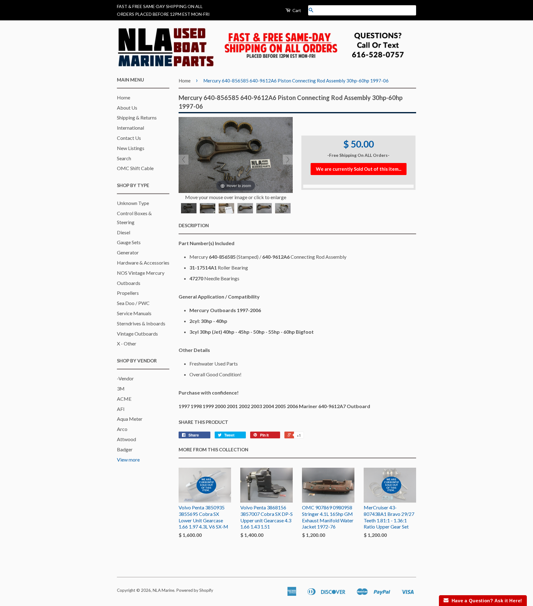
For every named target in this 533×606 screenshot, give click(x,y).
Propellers (128, 293)
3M (121, 388)
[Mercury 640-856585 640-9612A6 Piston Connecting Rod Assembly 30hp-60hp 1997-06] (188, 208)
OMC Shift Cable (135, 168)
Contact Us (129, 138)
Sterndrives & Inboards (141, 323)
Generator (128, 252)
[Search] (311, 10)
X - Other (126, 343)
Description (194, 225)
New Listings (130, 148)
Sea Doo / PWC (133, 303)
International (130, 128)
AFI (121, 409)
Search (124, 158)
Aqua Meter (130, 419)
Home (123, 97)
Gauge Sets (129, 242)
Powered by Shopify (194, 590)
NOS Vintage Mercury (140, 273)
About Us (127, 108)
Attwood (126, 439)
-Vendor (125, 378)
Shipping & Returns (137, 117)
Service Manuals (134, 313)
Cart (296, 10)
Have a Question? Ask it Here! (485, 600)
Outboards (128, 283)
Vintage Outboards (137, 333)
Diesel (123, 232)
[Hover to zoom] (236, 154)
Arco (122, 429)
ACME (124, 399)
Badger (125, 449)
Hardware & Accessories (143, 262)
